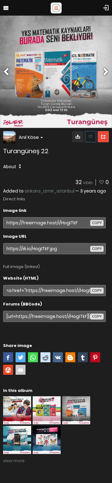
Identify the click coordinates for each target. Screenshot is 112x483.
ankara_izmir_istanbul (49, 191)
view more (14, 461)
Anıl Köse (29, 137)
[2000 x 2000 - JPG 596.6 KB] (77, 136)
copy (97, 223)
